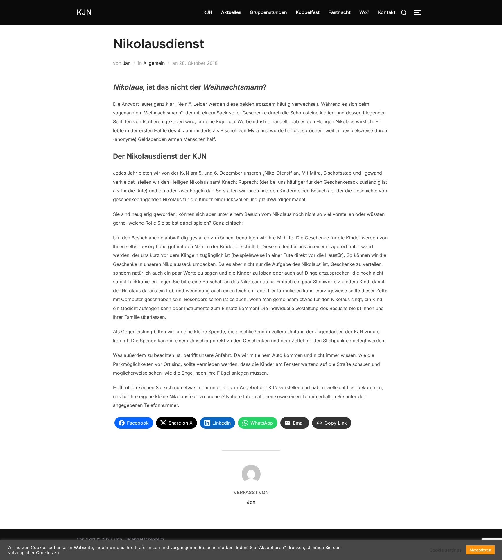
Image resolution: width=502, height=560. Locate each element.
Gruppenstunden (268, 12)
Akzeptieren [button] (480, 550)
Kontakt (386, 12)
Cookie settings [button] (445, 550)
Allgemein (154, 63)
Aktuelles (231, 12)
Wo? (364, 12)
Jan (126, 63)
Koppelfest (308, 12)
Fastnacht (339, 12)
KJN (84, 12)
